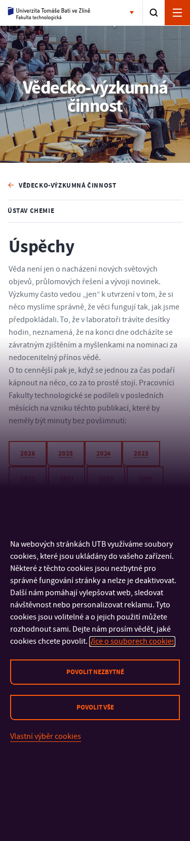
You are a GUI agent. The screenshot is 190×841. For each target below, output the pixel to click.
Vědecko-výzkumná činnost (67, 185)
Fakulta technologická (49, 13)
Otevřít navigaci (177, 12)
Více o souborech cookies (132, 641)
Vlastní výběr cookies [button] (45, 736)
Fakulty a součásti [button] (134, 13)
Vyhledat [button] (154, 12)
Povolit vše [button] (95, 707)
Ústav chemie (31, 210)
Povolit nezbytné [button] (95, 672)
